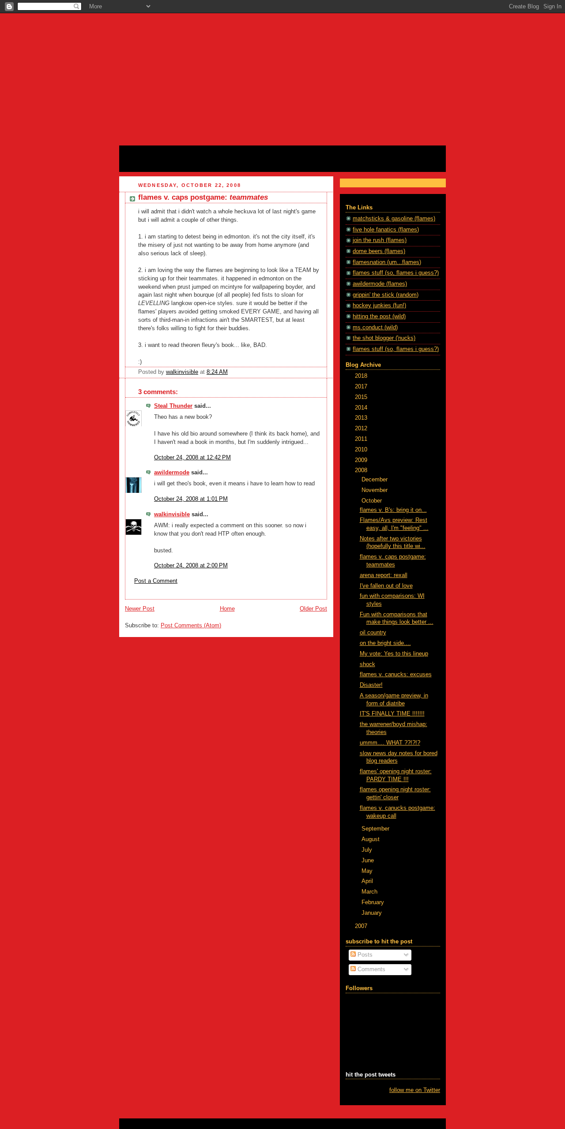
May (368, 871)
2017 (362, 387)
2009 (362, 460)
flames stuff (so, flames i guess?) (396, 273)
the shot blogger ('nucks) (384, 338)
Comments (370, 969)
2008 (362, 470)
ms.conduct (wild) (375, 327)
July (368, 850)
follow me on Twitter (414, 1090)
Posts (364, 955)
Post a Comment (155, 581)
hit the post (146, 155)
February (374, 902)
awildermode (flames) (380, 284)
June (369, 860)
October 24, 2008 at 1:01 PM (191, 499)
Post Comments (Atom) (191, 625)
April (368, 881)
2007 (362, 926)
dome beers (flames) (379, 251)
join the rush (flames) (380, 240)
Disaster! (371, 685)
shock (367, 664)
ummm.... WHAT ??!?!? (390, 743)
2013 (362, 418)
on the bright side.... (385, 643)
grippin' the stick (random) (385, 295)
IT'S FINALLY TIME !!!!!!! (392, 714)
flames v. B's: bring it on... (393, 510)
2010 (362, 450)
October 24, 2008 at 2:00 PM (191, 566)
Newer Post (139, 609)
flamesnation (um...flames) (387, 262)
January (373, 913)
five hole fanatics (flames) (386, 230)
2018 (362, 376)
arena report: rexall (383, 575)
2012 (362, 428)
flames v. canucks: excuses (396, 674)
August (371, 839)
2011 (362, 439)
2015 (362, 397)
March (370, 892)
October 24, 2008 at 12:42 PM (192, 458)
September (376, 829)
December (375, 480)
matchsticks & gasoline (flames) (394, 219)
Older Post (313, 609)
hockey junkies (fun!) (379, 305)
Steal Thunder (173, 406)
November (375, 490)
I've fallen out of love (386, 586)
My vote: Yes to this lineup (394, 654)
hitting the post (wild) (379, 316)
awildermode (171, 472)
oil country (373, 633)
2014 (362, 408)
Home (227, 609)
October (373, 501)
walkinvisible (172, 514)
